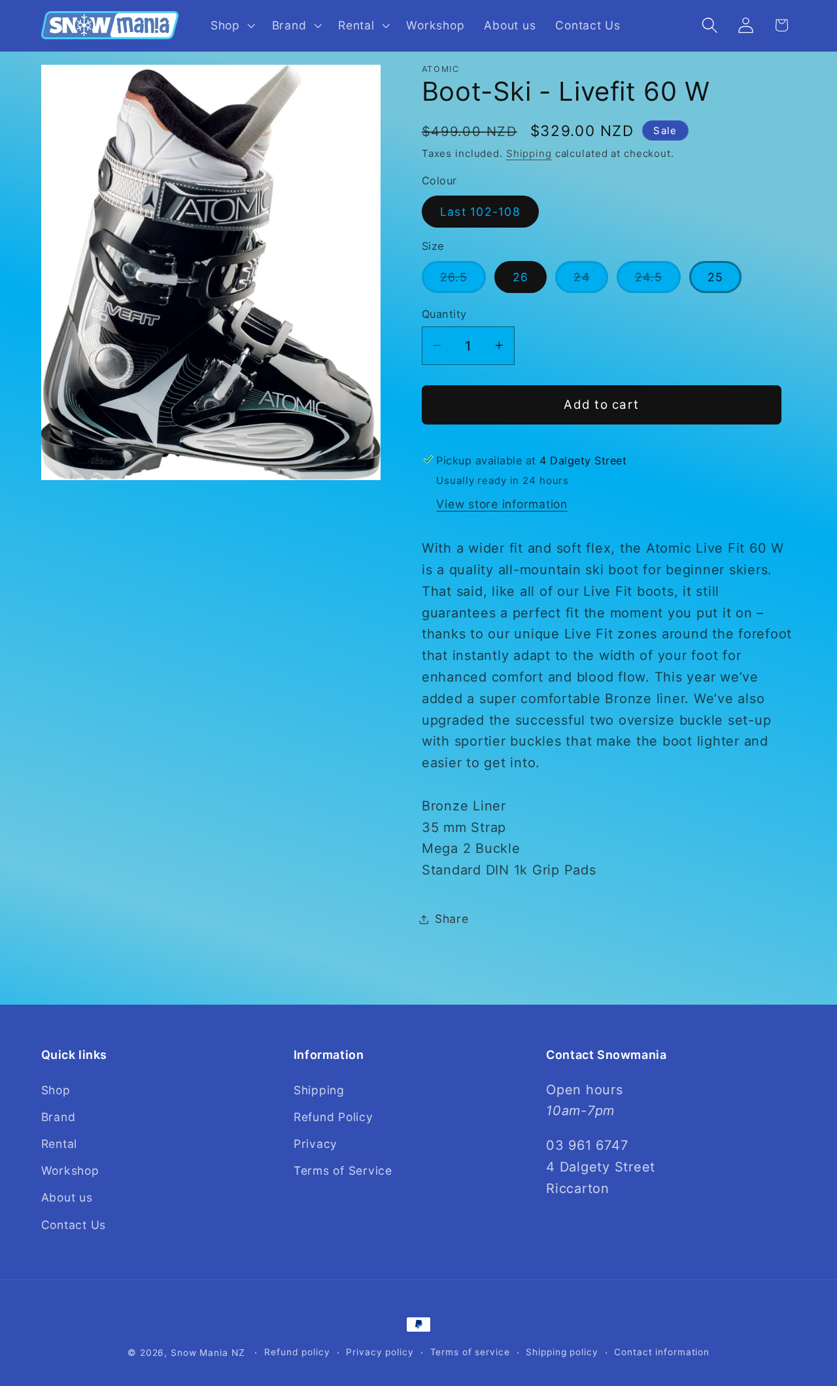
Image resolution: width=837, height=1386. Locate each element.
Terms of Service (343, 1170)
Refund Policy (333, 1116)
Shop (56, 1089)
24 (590, 281)
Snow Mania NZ (208, 1352)
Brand (58, 1116)
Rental (59, 1144)
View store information (502, 504)
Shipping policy (562, 1352)
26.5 (463, 281)
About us (67, 1197)
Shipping (529, 153)
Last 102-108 (480, 211)
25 (716, 277)
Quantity (444, 314)
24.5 (658, 281)
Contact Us (74, 1224)
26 (521, 277)
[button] (231, 26)
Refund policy (297, 1352)
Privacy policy (379, 1352)
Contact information (661, 1352)
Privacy (315, 1144)
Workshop (70, 1170)
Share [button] (452, 919)
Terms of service (470, 1352)
